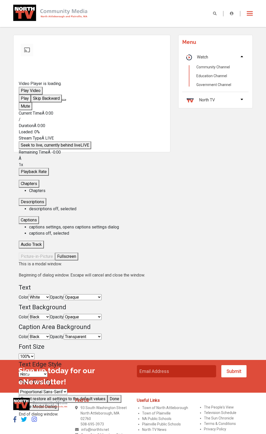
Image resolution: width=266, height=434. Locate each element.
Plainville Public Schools (161, 424)
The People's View (219, 407)
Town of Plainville (156, 413)
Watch (202, 57)
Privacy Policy (215, 429)
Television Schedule (220, 413)
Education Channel (211, 76)
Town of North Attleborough (165, 408)
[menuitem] (97, 227)
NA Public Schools (156, 419)
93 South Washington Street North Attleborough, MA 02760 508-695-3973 (104, 416)
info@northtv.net (95, 430)
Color (23, 297)
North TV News (154, 430)
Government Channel (213, 85)
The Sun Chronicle (219, 418)
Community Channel (213, 67)
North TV (207, 99)
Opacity (57, 297)
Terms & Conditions (220, 424)
